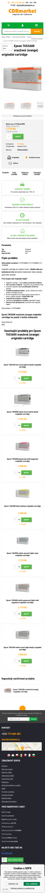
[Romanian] (21, 755)
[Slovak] (25, 755)
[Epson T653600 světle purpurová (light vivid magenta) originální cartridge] (22, 588)
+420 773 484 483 (18, 2)
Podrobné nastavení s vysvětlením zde (22, 888)
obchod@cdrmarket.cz (26, 5)
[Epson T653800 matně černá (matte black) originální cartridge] (22, 399)
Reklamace (5, 782)
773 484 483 (11, 733)
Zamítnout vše (13, 884)
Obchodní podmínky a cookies (11, 785)
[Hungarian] (12, 755)
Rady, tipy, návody (7, 769)
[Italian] (29, 755)
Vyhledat (37, 31)
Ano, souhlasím (31, 884)
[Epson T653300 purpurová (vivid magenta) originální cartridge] (22, 446)
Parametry (5, 172)
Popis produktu (14, 173)
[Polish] (17, 755)
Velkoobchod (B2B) (8, 776)
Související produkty (37, 173)
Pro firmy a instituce (8, 792)
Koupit (18, 137)
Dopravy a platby (7, 772)
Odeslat (33, 719)
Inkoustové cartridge (18, 37)
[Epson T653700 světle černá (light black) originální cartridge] (22, 635)
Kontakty (4, 766)
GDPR (3, 789)
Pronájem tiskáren (7, 795)
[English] (8, 755)
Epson (29, 37)
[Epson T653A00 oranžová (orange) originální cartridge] (22, 79)
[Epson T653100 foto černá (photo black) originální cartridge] (22, 352)
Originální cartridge (37, 38)
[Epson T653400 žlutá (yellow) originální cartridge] (22, 494)
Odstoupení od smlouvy (9, 801)
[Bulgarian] (33, 755)
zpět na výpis (5, 47)
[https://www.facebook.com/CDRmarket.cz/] (7, 853)
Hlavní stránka (6, 37)
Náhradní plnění (6, 798)
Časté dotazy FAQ (7, 779)
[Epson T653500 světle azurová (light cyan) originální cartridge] (22, 541)
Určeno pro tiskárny (25, 173)
